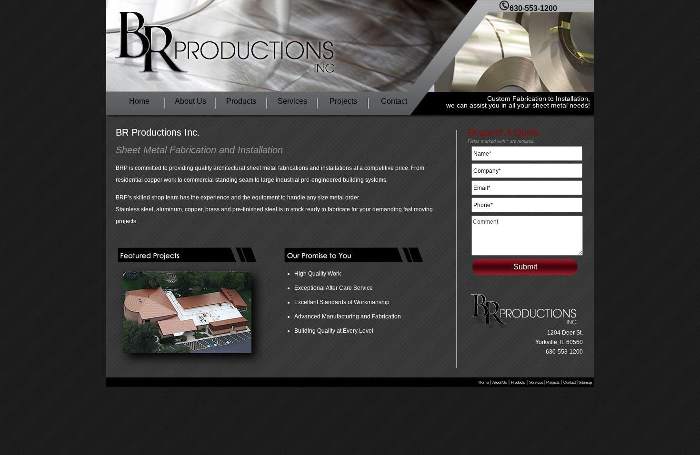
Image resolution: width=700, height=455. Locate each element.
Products (241, 101)
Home (139, 101)
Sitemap (585, 382)
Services (292, 101)
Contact (394, 101)
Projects (343, 101)
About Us (190, 101)
